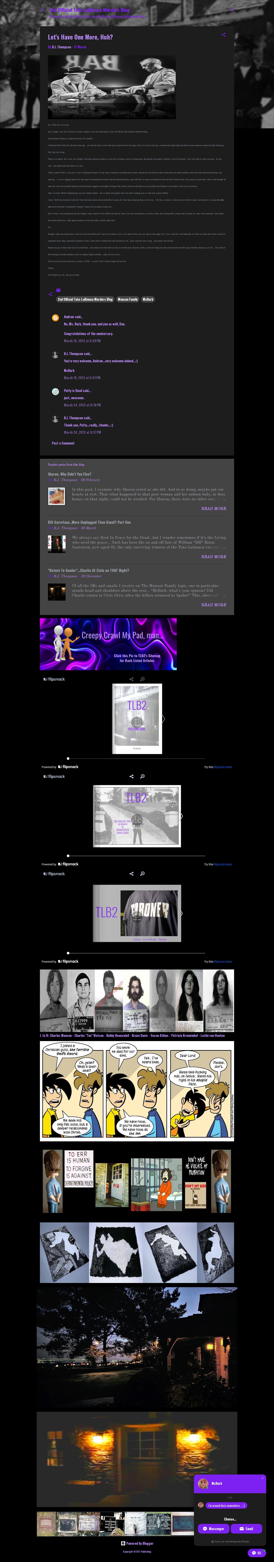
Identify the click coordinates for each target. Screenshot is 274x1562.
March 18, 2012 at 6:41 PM (82, 377)
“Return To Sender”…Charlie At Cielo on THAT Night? (88, 570)
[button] (223, 35)
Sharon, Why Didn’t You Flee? (69, 474)
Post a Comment (63, 443)
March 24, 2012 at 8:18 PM (82, 405)
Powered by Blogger (139, 1543)
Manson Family (128, 299)
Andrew (69, 316)
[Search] (231, 11)
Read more (213, 509)
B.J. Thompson (73, 353)
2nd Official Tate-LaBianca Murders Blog (90, 9)
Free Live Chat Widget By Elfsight (232, 1541)
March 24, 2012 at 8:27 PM (82, 432)
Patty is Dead (73, 390)
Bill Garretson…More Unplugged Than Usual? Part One (89, 522)
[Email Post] (58, 291)
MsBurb (148, 299)
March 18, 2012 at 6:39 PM (82, 340)
